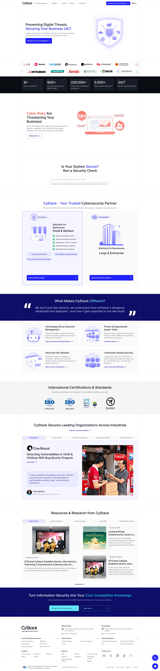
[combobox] (81, 179)
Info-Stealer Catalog (90, 657)
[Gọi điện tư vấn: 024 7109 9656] (155, 658)
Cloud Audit (43, 644)
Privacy (135, 667)
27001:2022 (38, 666)
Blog (63, 654)
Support (89, 661)
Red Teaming (25, 644)
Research (64, 656)
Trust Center (110, 667)
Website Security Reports (67, 660)
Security (128, 667)
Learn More (31, 462)
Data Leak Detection (86, 641)
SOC (103, 644)
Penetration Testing (27, 641)
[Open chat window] (155, 666)
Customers (77, 656)
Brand (23, 656)
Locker (64, 644)
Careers (36, 656)
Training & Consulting (126, 644)
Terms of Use (120, 667)
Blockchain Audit (45, 646)
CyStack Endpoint (67, 641)
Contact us (37, 654)
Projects (76, 654)
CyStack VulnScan (27, 646)
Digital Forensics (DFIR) (127, 641)
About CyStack (26, 654)
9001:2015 (39, 668)
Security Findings (92, 654)
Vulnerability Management (109, 641)
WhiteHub (43, 641)
